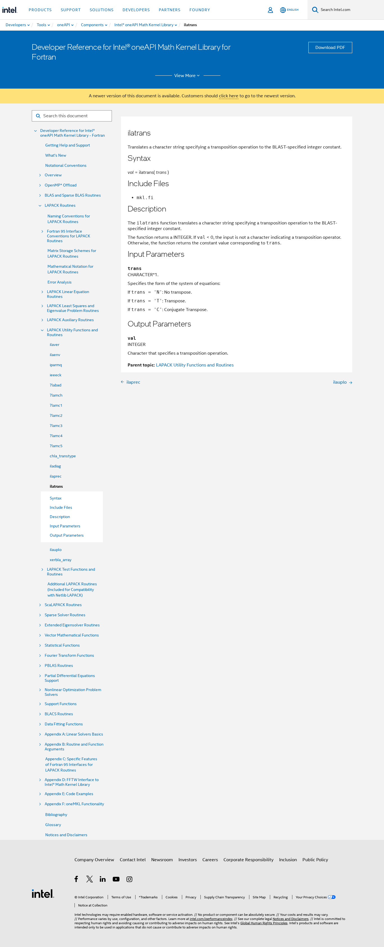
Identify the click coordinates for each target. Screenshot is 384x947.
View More (185, 75)
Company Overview (94, 860)
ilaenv (55, 354)
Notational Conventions (66, 165)
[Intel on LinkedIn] (103, 880)
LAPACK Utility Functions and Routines (72, 332)
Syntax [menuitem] (56, 498)
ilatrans (56, 486)
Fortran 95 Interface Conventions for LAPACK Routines (68, 236)
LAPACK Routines (60, 205)
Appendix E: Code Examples (69, 793)
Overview (53, 175)
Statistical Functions (62, 645)
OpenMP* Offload (60, 185)
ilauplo (56, 549)
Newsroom (162, 860)
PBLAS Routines (59, 665)
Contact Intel (133, 860)
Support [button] (71, 9)
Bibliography (56, 814)
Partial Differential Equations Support (70, 678)
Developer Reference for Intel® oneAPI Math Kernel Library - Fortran (72, 133)
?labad (55, 385)
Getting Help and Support (67, 145)
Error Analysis (60, 282)
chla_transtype (63, 455)
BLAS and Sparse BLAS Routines (73, 195)
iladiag (55, 466)
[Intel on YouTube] (116, 880)
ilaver (54, 344)
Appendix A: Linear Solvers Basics (74, 734)
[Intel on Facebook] (76, 880)
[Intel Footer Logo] (43, 893)
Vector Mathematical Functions (72, 635)
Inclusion (288, 860)
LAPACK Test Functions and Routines (71, 572)
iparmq (56, 364)
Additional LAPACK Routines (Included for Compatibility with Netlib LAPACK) (72, 589)
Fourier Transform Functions (69, 655)
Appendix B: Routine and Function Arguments (74, 747)
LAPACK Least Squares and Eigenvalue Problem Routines (73, 308)
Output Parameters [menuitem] (67, 535)
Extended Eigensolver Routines (72, 625)
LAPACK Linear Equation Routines (68, 294)
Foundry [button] (199, 9)
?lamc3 (56, 425)
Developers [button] (136, 9)
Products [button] (40, 9)
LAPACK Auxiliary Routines (70, 320)
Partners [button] (169, 9)
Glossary (53, 824)
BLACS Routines (59, 714)
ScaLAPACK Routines (63, 604)
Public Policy (315, 860)
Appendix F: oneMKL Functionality (74, 804)
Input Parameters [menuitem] (65, 525)
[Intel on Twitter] (89, 880)
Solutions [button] (102, 9)
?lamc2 (56, 415)
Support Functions (61, 703)
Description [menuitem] (60, 516)
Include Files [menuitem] (61, 507)
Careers (210, 860)
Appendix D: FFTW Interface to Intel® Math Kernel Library (72, 782)
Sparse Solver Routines (65, 615)
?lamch (56, 395)
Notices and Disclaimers (66, 834)
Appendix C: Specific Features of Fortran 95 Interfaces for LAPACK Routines (71, 764)
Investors (188, 860)
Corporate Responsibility (248, 860)
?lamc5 (56, 445)
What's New (55, 155)
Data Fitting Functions (64, 724)
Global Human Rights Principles (264, 923)
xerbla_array (60, 559)
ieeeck (55, 374)
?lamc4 (56, 435)
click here (228, 96)
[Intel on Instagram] (129, 880)
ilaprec (56, 476)
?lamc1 (56, 405)
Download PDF (330, 47)
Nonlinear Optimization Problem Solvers (73, 692)
